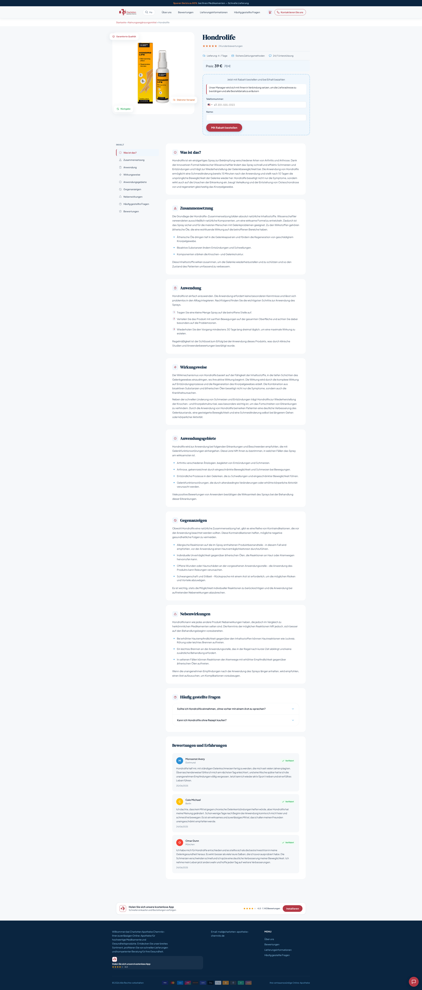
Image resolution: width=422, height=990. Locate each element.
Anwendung (130, 167)
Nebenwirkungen (132, 196)
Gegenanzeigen (132, 189)
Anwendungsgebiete (135, 181)
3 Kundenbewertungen (230, 46)
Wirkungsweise (131, 174)
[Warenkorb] (270, 12)
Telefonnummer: (215, 98)
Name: (209, 111)
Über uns (166, 12)
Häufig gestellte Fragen (247, 12)
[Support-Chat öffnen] (414, 982)
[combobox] (211, 105)
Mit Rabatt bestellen (224, 127)
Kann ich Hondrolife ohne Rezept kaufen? (201, 720)
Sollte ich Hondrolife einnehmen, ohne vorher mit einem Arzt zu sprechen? (221, 708)
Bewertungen (185, 12)
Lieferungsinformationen (213, 12)
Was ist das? (130, 152)
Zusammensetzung (133, 159)
